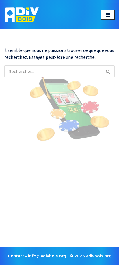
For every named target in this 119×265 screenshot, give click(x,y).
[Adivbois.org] (21, 14)
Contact (16, 255)
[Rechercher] (108, 71)
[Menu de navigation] (108, 15)
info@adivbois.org (47, 255)
